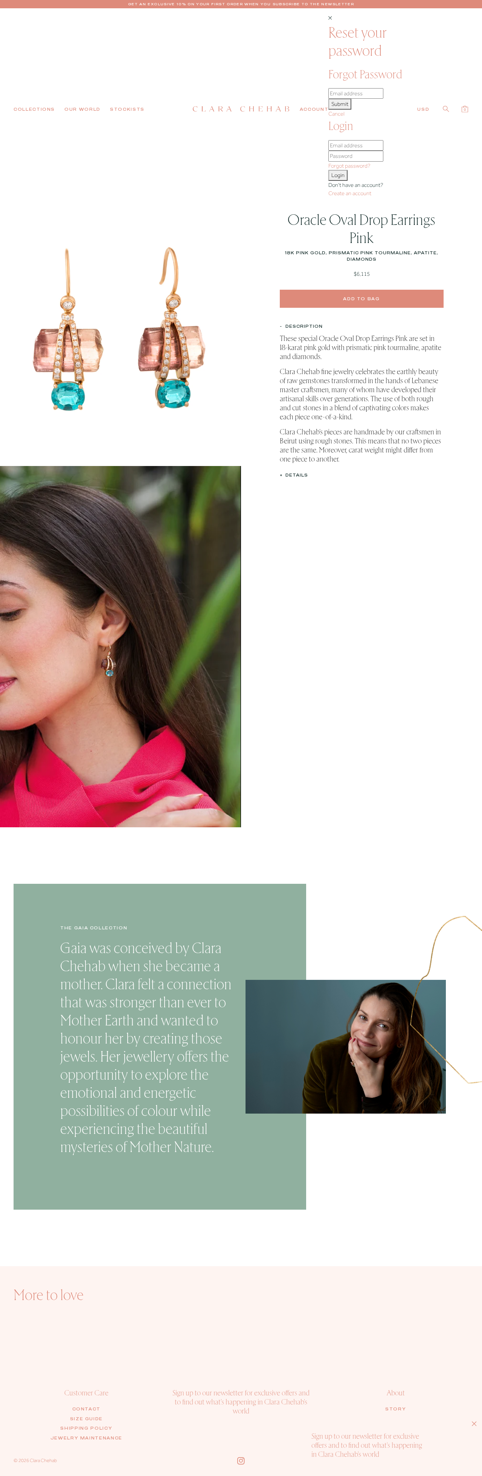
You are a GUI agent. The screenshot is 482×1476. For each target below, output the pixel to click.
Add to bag (361, 298)
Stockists (127, 109)
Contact (86, 1409)
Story (395, 1409)
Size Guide (86, 1418)
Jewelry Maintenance (86, 1438)
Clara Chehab (43, 1460)
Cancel (336, 113)
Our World (82, 109)
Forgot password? (349, 165)
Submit (339, 104)
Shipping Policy (86, 1428)
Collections (34, 109)
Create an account (349, 193)
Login (338, 175)
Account (314, 109)
